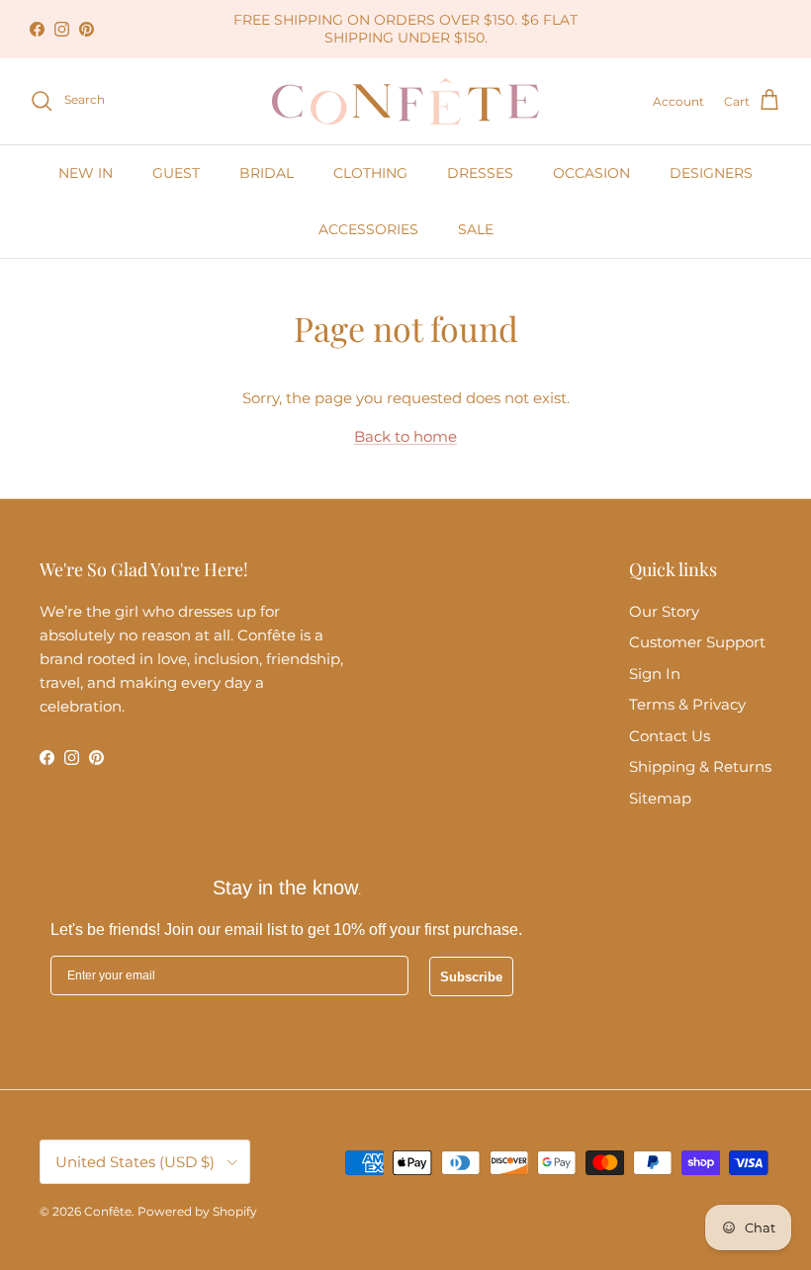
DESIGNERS (711, 173)
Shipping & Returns (700, 766)
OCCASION (591, 173)
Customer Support (697, 642)
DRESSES (480, 173)
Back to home (405, 436)
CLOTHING (370, 173)
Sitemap (660, 798)
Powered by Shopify (197, 1211)
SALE (476, 229)
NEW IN (85, 173)
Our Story (664, 611)
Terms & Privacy (687, 704)
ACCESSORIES (368, 229)
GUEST (176, 173)
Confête (108, 1211)
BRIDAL (266, 173)
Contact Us (669, 735)
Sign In (654, 673)
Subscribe (471, 977)
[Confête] (405, 101)
